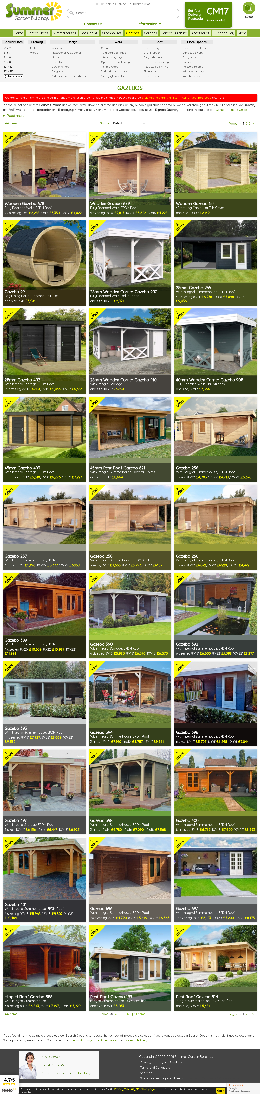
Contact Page (82, 1073)
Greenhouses (112, 33)
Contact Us (93, 24)
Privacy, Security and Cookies (161, 1062)
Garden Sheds (38, 33)
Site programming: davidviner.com (164, 1078)
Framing (37, 42)
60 (117, 1014)
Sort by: (105, 123)
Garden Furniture (174, 33)
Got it (220, 1091)
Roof (159, 42)
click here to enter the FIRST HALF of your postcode (176, 97)
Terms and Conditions (155, 1067)
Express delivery (135, 1040)
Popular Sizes (13, 42)
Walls (118, 42)
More (242, 33)
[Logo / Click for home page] (33, 11)
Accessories (200, 33)
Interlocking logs (81, 1040)
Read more (16, 115)
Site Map (146, 1073)
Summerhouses (64, 33)
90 (123, 1014)
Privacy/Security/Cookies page (134, 1089)
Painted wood (107, 1040)
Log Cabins (89, 33)
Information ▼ (149, 24)
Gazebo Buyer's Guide (231, 110)
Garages (150, 33)
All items (139, 1014)
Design (72, 42)
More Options (197, 42)
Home (18, 33)
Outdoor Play (224, 33)
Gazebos (133, 33)
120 (129, 1014)
